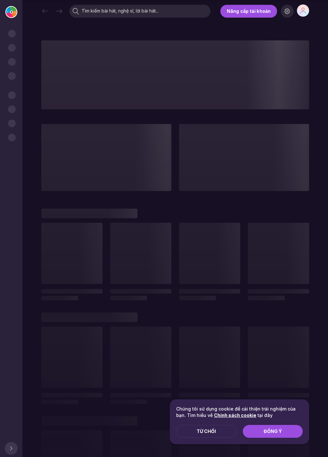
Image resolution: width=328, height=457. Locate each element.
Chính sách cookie (235, 415)
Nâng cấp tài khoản (249, 11)
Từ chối (206, 431)
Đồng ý (273, 431)
